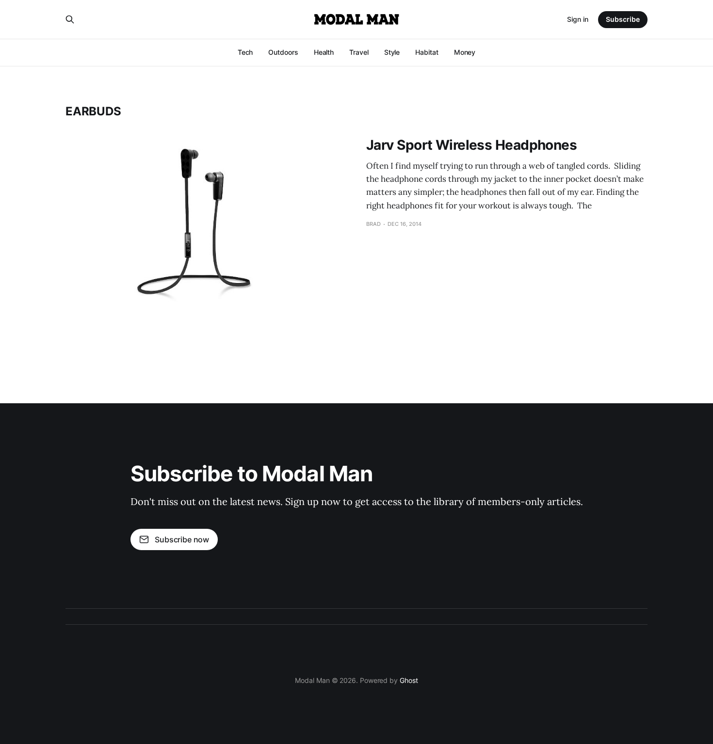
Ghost (409, 680)
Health (324, 52)
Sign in (577, 19)
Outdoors (283, 52)
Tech (245, 52)
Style (392, 52)
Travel (359, 52)
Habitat (426, 52)
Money (465, 52)
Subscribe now (182, 539)
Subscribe (623, 19)
